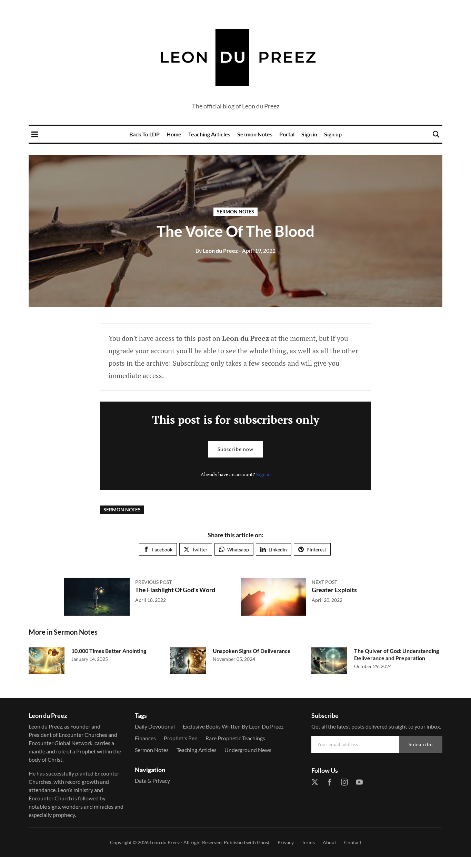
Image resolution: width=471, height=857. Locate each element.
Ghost (263, 842)
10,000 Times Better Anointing (108, 650)
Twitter (200, 549)
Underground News (247, 750)
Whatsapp (238, 549)
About (329, 842)
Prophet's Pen (181, 738)
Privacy (286, 842)
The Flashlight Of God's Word (175, 590)
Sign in (309, 134)
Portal (286, 134)
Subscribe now (235, 449)
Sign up (333, 134)
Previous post (153, 582)
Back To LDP (144, 134)
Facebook (162, 549)
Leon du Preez (217, 250)
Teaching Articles (209, 134)
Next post (324, 582)
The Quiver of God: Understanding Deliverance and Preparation (396, 654)
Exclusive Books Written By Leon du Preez (233, 726)
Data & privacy (152, 780)
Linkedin (278, 549)
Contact (352, 842)
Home (174, 134)
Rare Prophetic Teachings (235, 738)
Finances (145, 738)
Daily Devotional (155, 726)
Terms (308, 842)
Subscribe (421, 744)
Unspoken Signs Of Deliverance (252, 650)
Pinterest (316, 549)
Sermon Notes (254, 134)
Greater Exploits (334, 590)
